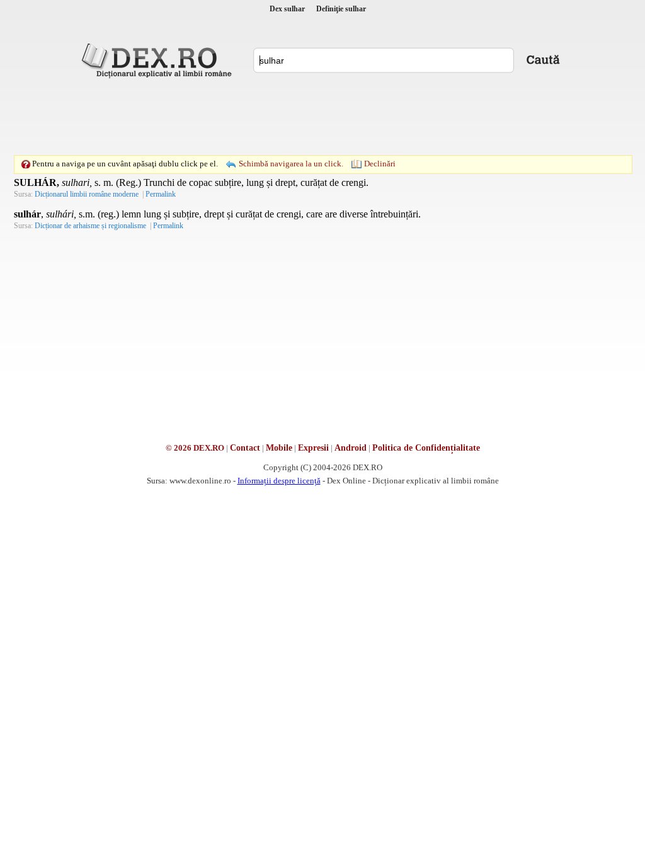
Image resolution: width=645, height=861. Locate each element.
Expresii (313, 448)
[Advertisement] (322, 116)
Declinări (380, 163)
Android (350, 448)
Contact (245, 448)
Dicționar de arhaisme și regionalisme (90, 225)
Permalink (161, 194)
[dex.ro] (159, 60)
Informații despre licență (279, 480)
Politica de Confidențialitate (426, 448)
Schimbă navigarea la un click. (291, 163)
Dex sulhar (287, 8)
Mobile (279, 448)
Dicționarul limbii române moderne (87, 194)
